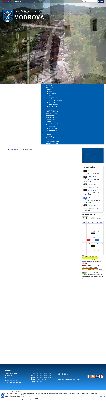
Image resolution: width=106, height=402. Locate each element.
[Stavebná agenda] (23, 281)
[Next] (86, 217)
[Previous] (83, 217)
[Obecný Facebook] (89, 376)
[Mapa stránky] (11, 1)
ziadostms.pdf (13, 257)
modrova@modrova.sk (15, 382)
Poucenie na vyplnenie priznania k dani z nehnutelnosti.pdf (31, 202)
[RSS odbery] (93, 376)
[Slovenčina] (8, 1)
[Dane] (23, 169)
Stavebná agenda (24, 299)
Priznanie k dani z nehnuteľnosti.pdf (19, 211)
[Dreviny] (60, 233)
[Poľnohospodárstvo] (60, 169)
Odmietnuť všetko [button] (15, 396)
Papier (89, 197)
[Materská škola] (23, 233)
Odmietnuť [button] (30, 400)
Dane (24, 187)
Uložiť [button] (36, 398)
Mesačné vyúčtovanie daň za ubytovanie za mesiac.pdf (15, 202)
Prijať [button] (23, 400)
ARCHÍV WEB (18, 1)
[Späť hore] (103, 399)
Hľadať (102, 1)
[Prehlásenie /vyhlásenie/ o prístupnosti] (101, 376)
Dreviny (61, 251)
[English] (3, 1)
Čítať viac (102, 396)
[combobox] (90, 1)
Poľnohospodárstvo (61, 187)
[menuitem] (49, 86)
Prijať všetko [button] (4, 396)
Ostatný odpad (92, 171)
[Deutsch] (6, 1)
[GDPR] (97, 376)
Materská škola (24, 251)
